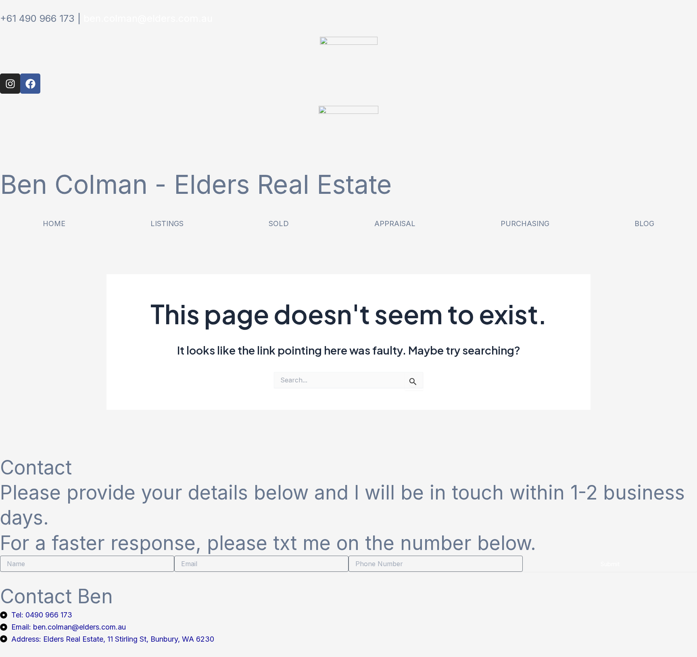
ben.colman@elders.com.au (148, 18)
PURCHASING (525, 223)
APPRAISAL (394, 223)
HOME (54, 223)
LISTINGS (167, 223)
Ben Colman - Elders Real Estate (196, 184)
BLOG (644, 223)
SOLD (279, 223)
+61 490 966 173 (37, 18)
